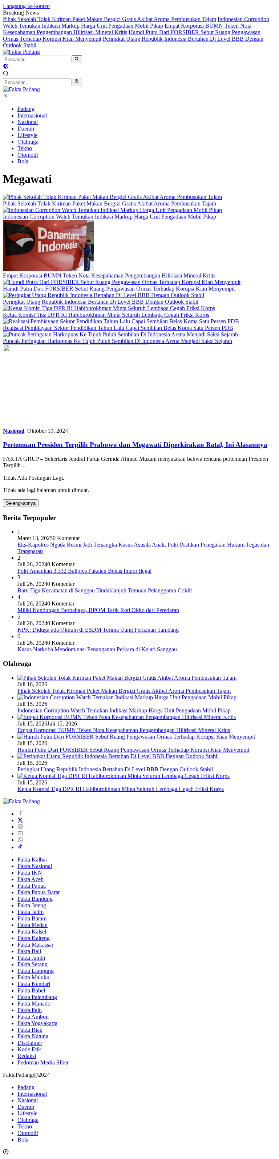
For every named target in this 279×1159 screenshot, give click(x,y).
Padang (26, 109)
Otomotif (27, 155)
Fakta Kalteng (33, 938)
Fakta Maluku (33, 977)
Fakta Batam (31, 918)
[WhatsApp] (20, 840)
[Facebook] (20, 814)
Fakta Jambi (31, 958)
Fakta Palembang (37, 997)
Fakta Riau (30, 1030)
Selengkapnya (21, 503)
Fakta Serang (32, 964)
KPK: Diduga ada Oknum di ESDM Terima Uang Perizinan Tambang (98, 630)
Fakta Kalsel (31, 931)
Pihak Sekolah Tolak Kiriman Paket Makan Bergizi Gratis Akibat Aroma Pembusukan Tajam (109, 19)
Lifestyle (27, 135)
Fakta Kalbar (32, 859)
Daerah (25, 128)
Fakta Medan (32, 925)
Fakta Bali (29, 951)
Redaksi (26, 1056)
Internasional (32, 115)
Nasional (27, 122)
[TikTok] (20, 847)
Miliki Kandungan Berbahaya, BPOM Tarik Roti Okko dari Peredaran (98, 610)
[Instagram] (20, 827)
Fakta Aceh (30, 879)
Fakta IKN (29, 873)
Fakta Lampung (35, 971)
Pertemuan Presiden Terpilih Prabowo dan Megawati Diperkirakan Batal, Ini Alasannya (135, 444)
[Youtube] (20, 833)
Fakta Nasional (34, 866)
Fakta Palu (29, 1010)
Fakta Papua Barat (38, 892)
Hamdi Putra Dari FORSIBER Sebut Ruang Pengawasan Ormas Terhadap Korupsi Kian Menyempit (119, 288)
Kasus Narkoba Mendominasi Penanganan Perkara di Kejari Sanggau (97, 649)
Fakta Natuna (32, 1036)
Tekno (24, 148)
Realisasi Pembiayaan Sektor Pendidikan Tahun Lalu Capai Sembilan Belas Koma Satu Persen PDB (118, 328)
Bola (22, 161)
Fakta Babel (31, 990)
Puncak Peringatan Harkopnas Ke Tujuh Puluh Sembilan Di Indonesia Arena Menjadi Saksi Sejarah (117, 341)
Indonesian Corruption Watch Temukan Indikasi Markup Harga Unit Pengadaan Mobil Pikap (136, 22)
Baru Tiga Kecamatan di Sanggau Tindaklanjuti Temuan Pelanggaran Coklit (104, 590)
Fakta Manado (33, 1003)
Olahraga (28, 142)
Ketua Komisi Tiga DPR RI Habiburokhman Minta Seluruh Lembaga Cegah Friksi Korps (106, 315)
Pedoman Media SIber (43, 1062)
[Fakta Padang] (21, 52)
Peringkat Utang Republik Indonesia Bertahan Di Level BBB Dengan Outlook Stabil (100, 302)
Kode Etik (29, 1049)
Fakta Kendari (33, 984)
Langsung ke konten (26, 6)
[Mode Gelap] (6, 67)
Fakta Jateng (31, 905)
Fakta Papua (31, 886)
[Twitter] (20, 820)
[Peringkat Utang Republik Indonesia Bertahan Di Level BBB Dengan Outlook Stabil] (103, 295)
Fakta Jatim (30, 912)
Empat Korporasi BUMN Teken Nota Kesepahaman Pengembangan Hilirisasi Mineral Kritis (109, 275)
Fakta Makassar (35, 945)
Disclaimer (29, 1043)
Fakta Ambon (33, 1017)
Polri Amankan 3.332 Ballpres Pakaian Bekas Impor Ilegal (84, 571)
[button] (77, 59)
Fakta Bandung (35, 899)
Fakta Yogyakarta (37, 1023)
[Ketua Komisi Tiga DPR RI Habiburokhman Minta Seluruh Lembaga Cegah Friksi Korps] (109, 308)
